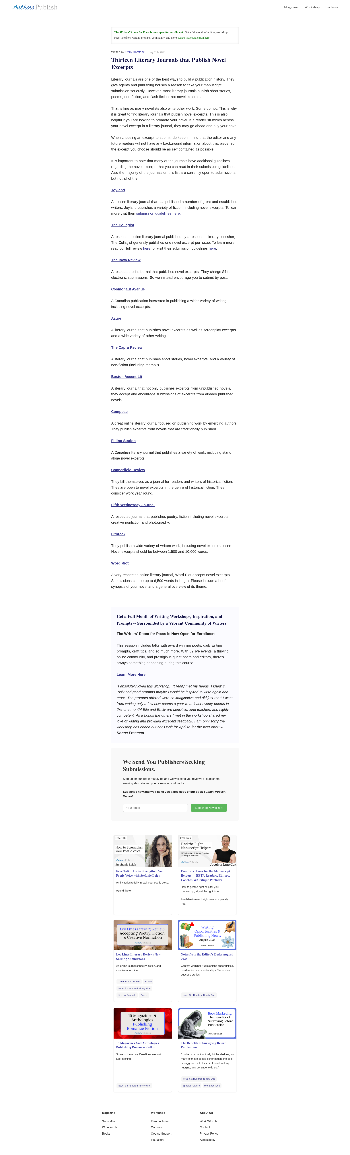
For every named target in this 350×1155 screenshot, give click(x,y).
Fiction (148, 981)
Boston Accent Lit (126, 377)
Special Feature (191, 1085)
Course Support (161, 1133)
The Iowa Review (126, 260)
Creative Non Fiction (129, 981)
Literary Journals (127, 995)
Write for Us (109, 1127)
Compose (119, 412)
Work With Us (208, 1121)
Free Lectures (160, 1121)
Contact (205, 1127)
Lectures (331, 7)
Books (106, 1133)
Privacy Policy (209, 1133)
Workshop (312, 7)
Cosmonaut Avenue (128, 289)
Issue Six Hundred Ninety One (134, 988)
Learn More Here (131, 675)
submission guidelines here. (158, 213)
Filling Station (123, 441)
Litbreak (118, 534)
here (146, 248)
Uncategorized (212, 1085)
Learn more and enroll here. (194, 37)
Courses (156, 1127)
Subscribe (108, 1121)
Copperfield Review (128, 470)
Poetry (144, 995)
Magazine (291, 7)
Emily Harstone (135, 52)
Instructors (157, 1140)
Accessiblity (207, 1140)
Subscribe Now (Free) (209, 807)
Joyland (118, 190)
